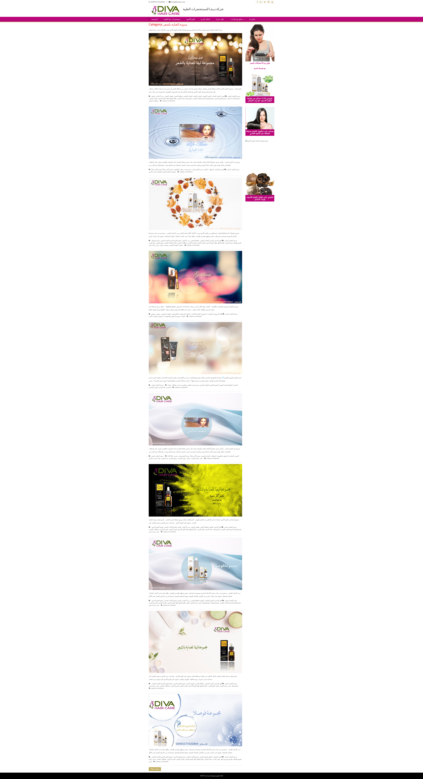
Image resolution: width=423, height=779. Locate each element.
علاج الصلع (173, 98)
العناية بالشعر (188, 96)
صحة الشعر (181, 98)
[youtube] (272, 2)
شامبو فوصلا (156, 240)
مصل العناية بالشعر (170, 243)
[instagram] (268, 2)
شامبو (153, 96)
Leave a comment (168, 101)
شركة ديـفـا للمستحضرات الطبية (203, 9)
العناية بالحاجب (195, 314)
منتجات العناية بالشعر (176, 245)
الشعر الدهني (197, 96)
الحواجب (210, 314)
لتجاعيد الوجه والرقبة (164, 172)
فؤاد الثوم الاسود (163, 98)
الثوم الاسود (218, 240)
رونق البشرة (173, 458)
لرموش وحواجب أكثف (156, 316)
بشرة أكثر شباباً (195, 456)
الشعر (223, 96)
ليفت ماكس (152, 172)
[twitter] (264, 2)
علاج (187, 603)
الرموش (203, 314)
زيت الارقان (160, 96)
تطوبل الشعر (169, 96)
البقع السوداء (228, 385)
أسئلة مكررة (205, 19)
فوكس (189, 385)
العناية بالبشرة (204, 385)
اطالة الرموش (218, 314)
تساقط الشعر (178, 96)
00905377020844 (158, 2)
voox (169, 385)
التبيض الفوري (213, 385)
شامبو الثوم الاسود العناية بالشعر (203, 98)
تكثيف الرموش (166, 314)
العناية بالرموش (185, 314)
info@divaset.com (178, 2)
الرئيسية (155, 19)
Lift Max (170, 456)
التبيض (221, 385)
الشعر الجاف (216, 96)
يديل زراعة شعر (154, 245)
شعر (200, 603)
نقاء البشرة (162, 387)
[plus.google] (261, 2)
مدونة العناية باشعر (234, 96)
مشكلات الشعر (153, 101)
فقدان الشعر (153, 98)
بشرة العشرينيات (197, 169)
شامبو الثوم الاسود (220, 98)
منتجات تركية (164, 245)
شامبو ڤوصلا (238, 243)
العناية (206, 169)
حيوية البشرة (182, 458)
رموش (158, 314)
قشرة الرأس (192, 243)
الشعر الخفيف (206, 96)
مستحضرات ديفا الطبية (172, 19)
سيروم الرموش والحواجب (172, 316)
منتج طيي (152, 243)
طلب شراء (220, 19)
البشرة (222, 169)
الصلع (211, 527)
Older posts (154, 769)
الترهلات (211, 169)
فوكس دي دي (181, 385)
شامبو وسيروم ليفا (227, 759)
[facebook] (257, 2)
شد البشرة (164, 458)
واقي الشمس (153, 387)
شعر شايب (216, 759)
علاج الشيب (200, 529)
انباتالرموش (175, 314)
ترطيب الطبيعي (179, 169)
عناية (158, 458)
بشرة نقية (188, 169)
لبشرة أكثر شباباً (167, 169)
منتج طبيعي (159, 243)
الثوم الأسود (190, 19)
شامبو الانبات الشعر (233, 98)
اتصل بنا (252, 19)
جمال (188, 458)
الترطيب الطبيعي (222, 456)
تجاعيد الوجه (195, 458)
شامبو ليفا (189, 98)
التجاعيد (217, 169)
